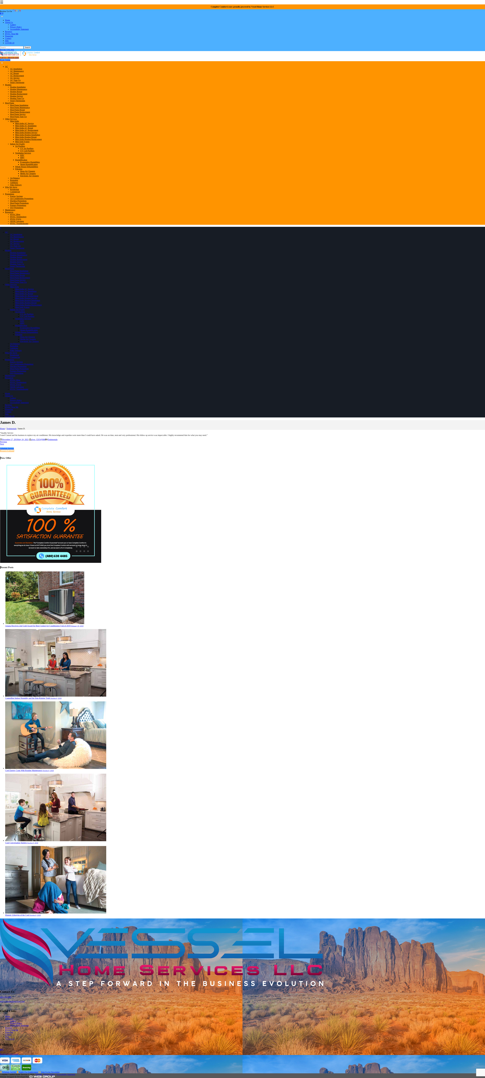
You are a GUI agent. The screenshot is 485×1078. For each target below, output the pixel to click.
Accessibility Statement (19, 29)
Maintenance (10, 210)
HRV (22, 158)
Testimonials (11, 429)
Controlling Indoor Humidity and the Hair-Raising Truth (33, 698)
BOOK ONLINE (7, 50)
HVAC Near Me (11, 34)
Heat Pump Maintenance (20, 107)
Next (2, 444)
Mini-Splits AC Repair (24, 128)
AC (6, 66)
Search (27, 47)
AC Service (14, 78)
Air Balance (15, 178)
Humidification (21, 160)
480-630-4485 (5, 997)
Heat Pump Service (18, 114)
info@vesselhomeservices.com (12, 1001)
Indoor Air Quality (17, 144)
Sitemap (39, 1074)
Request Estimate (7, 451)
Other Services (11, 119)
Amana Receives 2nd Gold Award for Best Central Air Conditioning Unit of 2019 (44, 626)
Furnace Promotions (18, 205)
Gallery (13, 25)
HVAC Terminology (18, 217)
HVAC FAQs (15, 219)
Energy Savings (16, 196)
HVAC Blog (15, 214)
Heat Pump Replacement (20, 112)
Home (7, 20)
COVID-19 (9, 43)
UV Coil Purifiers (27, 151)
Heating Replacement (18, 94)
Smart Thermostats (17, 101)
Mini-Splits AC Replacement (26, 130)
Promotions (9, 194)
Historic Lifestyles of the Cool (23, 915)
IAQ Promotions (16, 208)
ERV (22, 155)
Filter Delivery (16, 185)
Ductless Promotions (18, 201)
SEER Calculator (17, 221)
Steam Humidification (29, 164)
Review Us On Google (9, 1054)
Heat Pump (9, 103)
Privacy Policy (16, 27)
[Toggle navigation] (2, 16)
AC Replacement (17, 76)
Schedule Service (7, 448)
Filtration (18, 169)
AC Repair (14, 73)
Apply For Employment (28, 1072)
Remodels (14, 180)
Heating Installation (18, 87)
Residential (14, 189)
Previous (3, 442)
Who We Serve (11, 187)
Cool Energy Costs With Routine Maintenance (29, 770)
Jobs (7, 41)
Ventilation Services (23, 153)
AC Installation (16, 69)
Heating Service (16, 96)
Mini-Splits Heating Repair (26, 137)
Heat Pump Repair (17, 110)
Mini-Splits (14, 121)
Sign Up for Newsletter (50, 1072)
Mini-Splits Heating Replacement (28, 139)
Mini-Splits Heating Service (26, 132)
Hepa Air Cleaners (27, 171)
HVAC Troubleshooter (19, 224)
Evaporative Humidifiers (30, 162)
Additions (14, 183)
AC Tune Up (15, 80)
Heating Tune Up (17, 98)
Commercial (15, 192)
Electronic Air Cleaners (29, 176)
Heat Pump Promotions (19, 203)
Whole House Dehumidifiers (26, 167)
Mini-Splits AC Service (24, 123)
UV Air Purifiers (26, 148)
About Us (9, 22)
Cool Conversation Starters (21, 843)
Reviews (8, 31)
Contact (8, 38)
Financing (9, 36)
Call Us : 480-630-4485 (9, 58)
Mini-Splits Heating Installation (27, 135)
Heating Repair (16, 92)
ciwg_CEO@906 (38, 439)
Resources (9, 212)
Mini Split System (22, 142)
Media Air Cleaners (28, 173)
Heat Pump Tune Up (18, 117)
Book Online (5, 60)
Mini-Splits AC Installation (26, 126)
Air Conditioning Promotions (21, 198)
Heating (8, 85)
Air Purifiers (20, 146)
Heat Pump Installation (19, 105)
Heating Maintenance (18, 89)
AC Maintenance (17, 71)
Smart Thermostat (17, 82)
